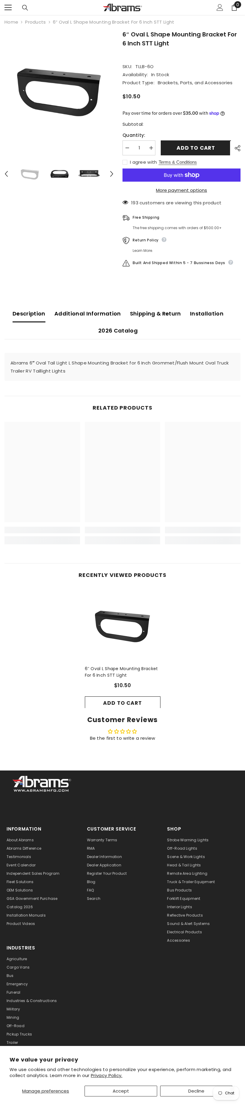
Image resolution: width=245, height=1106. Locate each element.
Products (35, 22)
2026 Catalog (118, 330)
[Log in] (220, 7)
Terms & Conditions (178, 162)
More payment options (181, 190)
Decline (196, 1091)
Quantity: (134, 135)
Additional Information (87, 313)
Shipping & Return (155, 313)
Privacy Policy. (106, 1075)
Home (11, 22)
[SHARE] (235, 148)
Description (29, 313)
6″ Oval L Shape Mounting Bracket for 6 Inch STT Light (121, 672)
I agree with (143, 162)
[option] (59, 90)
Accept (121, 1091)
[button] (6, 173)
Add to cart (195, 147)
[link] (42, 530)
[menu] (8, 7)
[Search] (25, 7)
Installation (206, 313)
